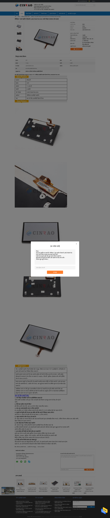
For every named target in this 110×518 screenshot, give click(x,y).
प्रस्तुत (55, 272)
